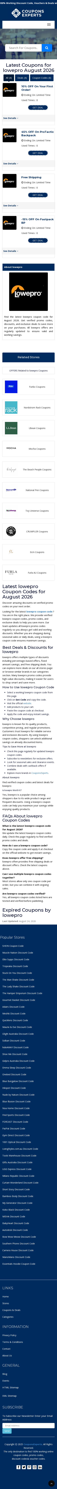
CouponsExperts (40, 772)
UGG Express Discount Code (17, 1169)
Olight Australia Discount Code (18, 1033)
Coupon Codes (41, 77)
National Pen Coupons (37, 490)
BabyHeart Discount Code (15, 1223)
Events (5, 1380)
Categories (7, 1316)
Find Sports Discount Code (16, 1114)
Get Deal (38, 107)
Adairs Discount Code (13, 1006)
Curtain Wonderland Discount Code (20, 1182)
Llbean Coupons (37, 428)
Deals (22, 77)
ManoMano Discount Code (16, 1257)
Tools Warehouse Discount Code (19, 1155)
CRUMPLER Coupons (37, 531)
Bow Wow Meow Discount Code (19, 1236)
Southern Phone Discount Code (18, 1243)
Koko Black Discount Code (16, 1209)
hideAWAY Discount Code (15, 1047)
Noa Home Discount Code (16, 1108)
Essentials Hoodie (11, 1263)
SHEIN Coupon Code (13, 945)
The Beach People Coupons (37, 469)
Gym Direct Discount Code (16, 1135)
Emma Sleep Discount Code (16, 1067)
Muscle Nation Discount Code (17, 952)
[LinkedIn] (40, 1467)
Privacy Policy (9, 1335)
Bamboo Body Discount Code (17, 1196)
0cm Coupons (37, 552)
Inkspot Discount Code (14, 1087)
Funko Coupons (37, 386)
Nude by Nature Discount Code (18, 1094)
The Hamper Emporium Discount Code (22, 993)
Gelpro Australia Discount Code (18, 1060)
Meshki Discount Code (13, 1013)
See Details (10, 118)
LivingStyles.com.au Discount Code (20, 1148)
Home (5, 1296)
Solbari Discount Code (13, 1040)
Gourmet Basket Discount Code (18, 999)
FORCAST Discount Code (15, 1121)
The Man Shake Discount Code (18, 979)
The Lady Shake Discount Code (18, 986)
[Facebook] (18, 1467)
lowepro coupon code (39, 611)
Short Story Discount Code (16, 1189)
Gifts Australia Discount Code (17, 1162)
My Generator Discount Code (17, 1202)
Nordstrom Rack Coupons (37, 407)
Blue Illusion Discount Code (16, 1101)
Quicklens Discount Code (15, 1020)
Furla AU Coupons (37, 572)
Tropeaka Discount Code (15, 966)
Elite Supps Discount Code (15, 959)
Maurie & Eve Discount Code (17, 1027)
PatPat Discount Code (13, 1128)
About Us (7, 1355)
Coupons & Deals (11, 1310)
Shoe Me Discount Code (14, 1054)
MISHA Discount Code (13, 1216)
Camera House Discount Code (18, 1250)
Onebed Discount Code (14, 1074)
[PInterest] (29, 1467)
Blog (4, 1373)
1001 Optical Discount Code (16, 1142)
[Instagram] (35, 1467)
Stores (5, 1303)
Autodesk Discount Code (15, 1229)
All (9, 77)
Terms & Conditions (12, 1341)
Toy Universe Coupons (37, 510)
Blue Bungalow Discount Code (18, 1081)
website (27, 703)
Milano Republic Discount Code (18, 1175)
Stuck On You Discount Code (17, 972)
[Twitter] (24, 1467)
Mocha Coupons (37, 448)
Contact (6, 1348)
